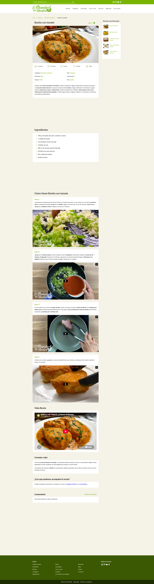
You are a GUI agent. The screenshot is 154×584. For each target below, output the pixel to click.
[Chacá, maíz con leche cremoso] (106, 46)
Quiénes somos (36, 564)
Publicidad (35, 566)
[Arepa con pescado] (106, 26)
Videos (80, 569)
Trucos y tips (92, 8)
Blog (79, 566)
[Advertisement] (65, 112)
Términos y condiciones (86, 582)
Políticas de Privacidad (66, 582)
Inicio (33, 17)
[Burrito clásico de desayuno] (106, 52)
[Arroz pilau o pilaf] (106, 33)
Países (57, 564)
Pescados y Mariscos (50, 17)
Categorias (75, 8)
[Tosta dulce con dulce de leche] (106, 39)
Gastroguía (84, 8)
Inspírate (57, 571)
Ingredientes (35, 574)
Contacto (80, 571)
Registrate (108, 8)
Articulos (100, 8)
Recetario (80, 564)
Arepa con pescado (114, 25)
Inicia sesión (117, 8)
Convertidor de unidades (62, 574)
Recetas (68, 8)
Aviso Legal (76, 582)
